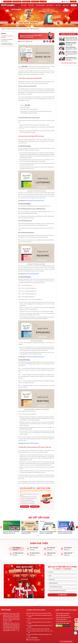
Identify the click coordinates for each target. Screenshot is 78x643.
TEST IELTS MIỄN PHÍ (34, 506)
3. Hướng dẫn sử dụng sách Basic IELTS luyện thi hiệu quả (7, 44)
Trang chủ (3, 28)
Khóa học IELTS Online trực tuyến (63, 617)
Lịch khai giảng (40, 5)
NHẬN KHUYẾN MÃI (24, 506)
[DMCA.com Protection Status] (63, 626)
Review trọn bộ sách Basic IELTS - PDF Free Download (27, 28)
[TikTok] (68, 1)
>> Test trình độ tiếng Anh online (68, 63)
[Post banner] (39, 17)
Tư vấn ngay (62, 595)
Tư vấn (74, 5)
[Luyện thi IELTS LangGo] (12, 610)
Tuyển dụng (73, 1)
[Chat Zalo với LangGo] (75, 633)
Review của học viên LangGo (62, 623)
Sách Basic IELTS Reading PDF (32, 273)
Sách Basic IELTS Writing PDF (31, 443)
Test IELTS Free (26, 1)
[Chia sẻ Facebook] (44, 41)
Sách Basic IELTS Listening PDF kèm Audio (34, 200)
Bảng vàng (66, 5)
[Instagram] (66, 1)
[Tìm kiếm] (59, 1)
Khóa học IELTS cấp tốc (61, 619)
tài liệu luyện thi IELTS (30, 452)
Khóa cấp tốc (35, 1)
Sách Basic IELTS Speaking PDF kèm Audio (34, 356)
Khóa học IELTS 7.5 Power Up (62, 615)
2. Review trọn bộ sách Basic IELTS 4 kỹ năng (7, 40)
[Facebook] (64, 1)
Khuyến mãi (43, 1)
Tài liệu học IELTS (10, 28)
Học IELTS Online (17, 1)
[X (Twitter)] (53, 41)
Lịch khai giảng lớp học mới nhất (63, 621)
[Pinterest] (50, 41)
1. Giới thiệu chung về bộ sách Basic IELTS (7, 36)
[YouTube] (62, 1)
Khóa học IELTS (7, 1)
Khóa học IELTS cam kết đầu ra (63, 613)
